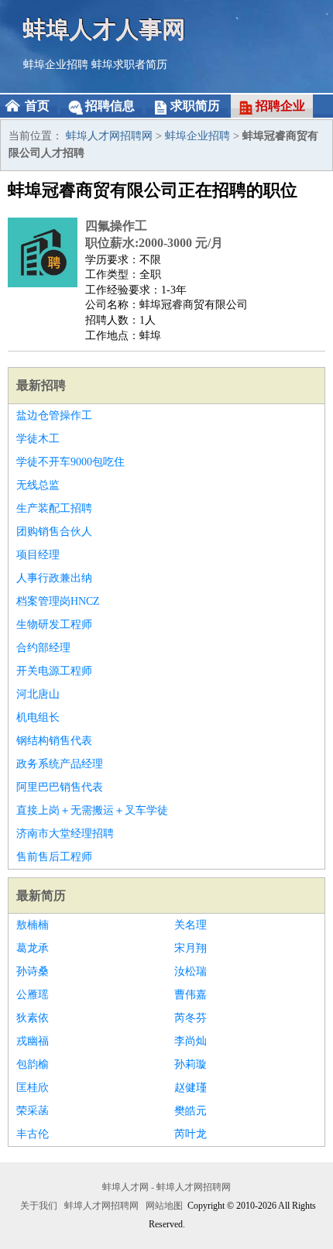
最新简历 (41, 895)
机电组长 (38, 717)
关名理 (190, 925)
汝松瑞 (190, 971)
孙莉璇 (190, 1064)
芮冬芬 (190, 1018)
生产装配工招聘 (54, 508)
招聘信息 (110, 105)
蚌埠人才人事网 (104, 29)
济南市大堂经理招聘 (65, 833)
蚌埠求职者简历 (129, 64)
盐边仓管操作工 (54, 415)
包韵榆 (32, 1064)
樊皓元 (190, 1111)
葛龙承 (32, 948)
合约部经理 (43, 648)
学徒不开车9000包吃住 (70, 462)
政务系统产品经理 (59, 764)
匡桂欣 (32, 1087)
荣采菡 (32, 1111)
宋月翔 (190, 948)
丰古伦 (32, 1134)
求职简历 (195, 105)
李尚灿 (190, 1041)
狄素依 (32, 1018)
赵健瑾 (190, 1087)
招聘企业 (280, 105)
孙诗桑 (32, 971)
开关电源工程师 (54, 671)
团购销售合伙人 (54, 531)
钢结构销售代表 (54, 740)
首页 (37, 105)
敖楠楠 (32, 925)
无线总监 (38, 485)
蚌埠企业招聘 (55, 64)
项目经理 (38, 555)
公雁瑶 (32, 994)
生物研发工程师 (54, 624)
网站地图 (164, 1205)
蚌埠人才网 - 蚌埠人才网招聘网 (166, 1187)
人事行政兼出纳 (54, 578)
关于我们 (38, 1205)
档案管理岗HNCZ (58, 601)
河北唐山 (38, 694)
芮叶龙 (190, 1134)
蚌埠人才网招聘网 (109, 136)
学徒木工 (38, 438)
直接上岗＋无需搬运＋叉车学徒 (92, 810)
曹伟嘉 (190, 994)
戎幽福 (32, 1041)
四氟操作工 (116, 225)
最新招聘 (41, 385)
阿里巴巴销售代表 (59, 787)
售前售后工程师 (54, 857)
